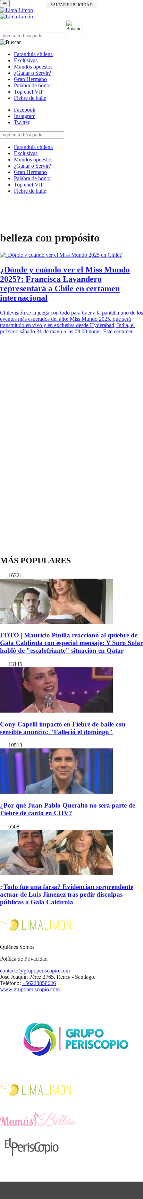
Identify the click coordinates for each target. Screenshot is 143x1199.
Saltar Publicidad (71, 4)
